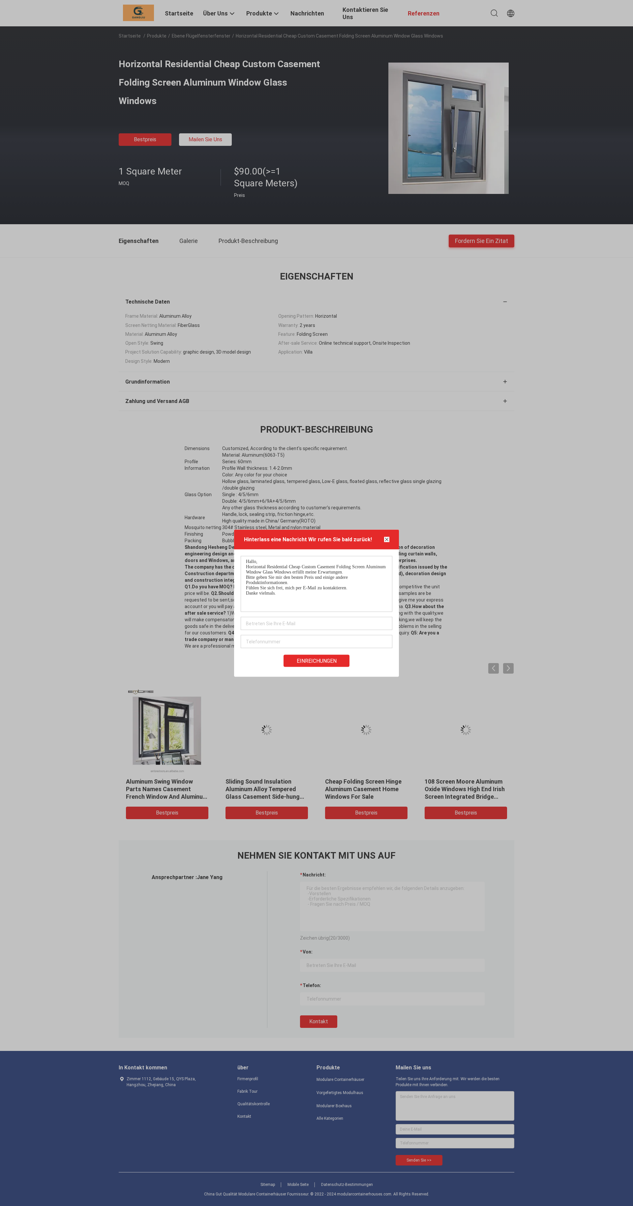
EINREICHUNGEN (317, 660)
